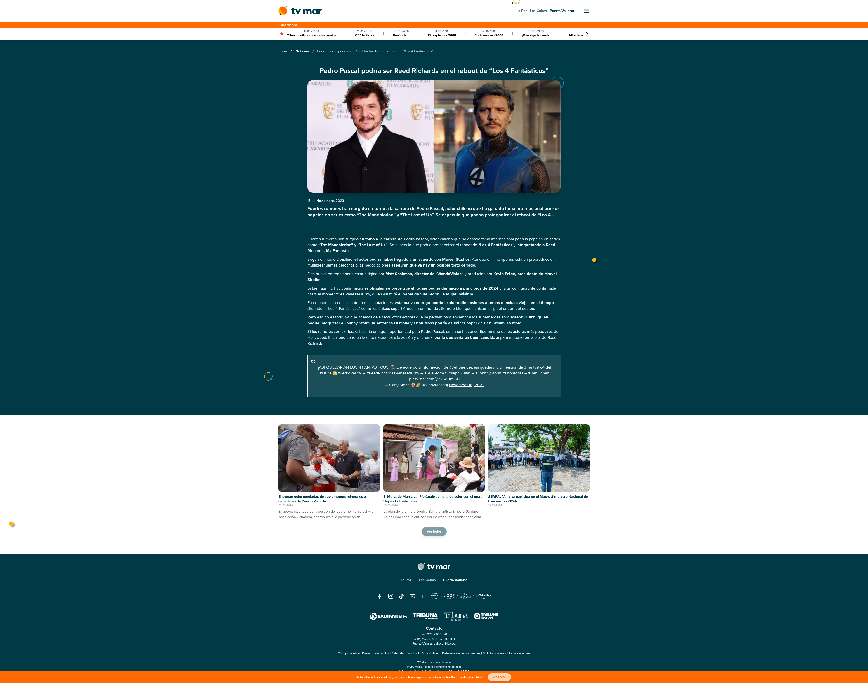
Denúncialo (401, 35)
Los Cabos (427, 579)
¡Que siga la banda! (536, 35)
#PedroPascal (349, 373)
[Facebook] (379, 596)
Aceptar (499, 677)
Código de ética (349, 653)
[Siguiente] (587, 33)
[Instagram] (390, 596)
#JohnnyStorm (488, 373)
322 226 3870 (437, 634)
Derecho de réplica (375, 653)
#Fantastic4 (534, 367)
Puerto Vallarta (455, 579)
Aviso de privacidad (405, 653)
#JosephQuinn (457, 373)
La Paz (406, 579)
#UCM (325, 373)
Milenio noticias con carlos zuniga (311, 35)
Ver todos (434, 531)
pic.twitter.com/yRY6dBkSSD (434, 379)
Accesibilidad (430, 653)
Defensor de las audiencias (461, 653)
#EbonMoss (512, 373)
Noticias (302, 51)
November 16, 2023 (466, 385)
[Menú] (586, 11)
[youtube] (412, 596)
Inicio (283, 51)
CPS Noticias (364, 35)
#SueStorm (434, 373)
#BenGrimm (539, 373)
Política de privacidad (467, 677)
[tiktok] (401, 596)
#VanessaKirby (406, 373)
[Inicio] (300, 10)
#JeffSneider (460, 367)
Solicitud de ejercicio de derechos (507, 653)
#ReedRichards (379, 373)
